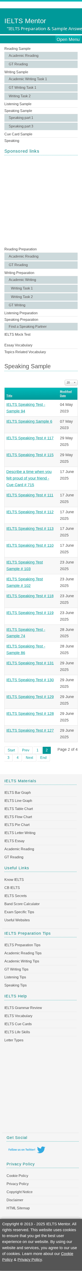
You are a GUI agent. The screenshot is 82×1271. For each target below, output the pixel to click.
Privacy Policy (18, 1184)
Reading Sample (17, 49)
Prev (25, 750)
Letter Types (13, 1040)
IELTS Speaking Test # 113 (30, 528)
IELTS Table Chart (18, 809)
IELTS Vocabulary (18, 1016)
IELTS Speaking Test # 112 (30, 512)
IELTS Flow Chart (18, 817)
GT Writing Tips (16, 969)
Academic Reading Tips (23, 953)
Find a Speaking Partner (28, 326)
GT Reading (18, 64)
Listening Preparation (21, 313)
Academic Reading (23, 56)
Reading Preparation (20, 249)
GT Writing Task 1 (22, 87)
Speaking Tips (15, 985)
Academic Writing (22, 280)
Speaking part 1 (21, 118)
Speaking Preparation (21, 319)
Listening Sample (17, 104)
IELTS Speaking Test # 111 (29, 495)
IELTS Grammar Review (23, 1008)
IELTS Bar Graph (17, 792)
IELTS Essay (14, 841)
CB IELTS (12, 888)
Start (11, 750)
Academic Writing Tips (21, 961)
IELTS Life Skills (17, 1032)
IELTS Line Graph (18, 801)
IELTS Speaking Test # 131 (30, 663)
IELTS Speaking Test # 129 (30, 697)
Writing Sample (16, 72)
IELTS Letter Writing (19, 833)
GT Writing (17, 305)
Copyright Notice (20, 1192)
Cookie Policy (17, 1176)
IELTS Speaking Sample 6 (29, 421)
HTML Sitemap (18, 1208)
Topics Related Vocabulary (25, 352)
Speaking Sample (18, 111)
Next (29, 757)
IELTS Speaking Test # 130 (30, 680)
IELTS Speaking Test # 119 (30, 613)
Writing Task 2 (20, 96)
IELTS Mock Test (17, 334)
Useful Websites (17, 920)
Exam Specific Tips (19, 912)
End (43, 757)
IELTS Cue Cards (18, 1024)
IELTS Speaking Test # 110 (30, 545)
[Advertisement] (41, 201)
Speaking (11, 141)
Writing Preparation (19, 273)
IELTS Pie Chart (17, 825)
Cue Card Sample (18, 134)
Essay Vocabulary (18, 345)
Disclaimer (15, 1200)
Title (9, 395)
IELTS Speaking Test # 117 (30, 438)
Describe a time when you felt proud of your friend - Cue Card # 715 (29, 478)
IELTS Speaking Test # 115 (30, 455)
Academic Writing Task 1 (28, 79)
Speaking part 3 (21, 126)
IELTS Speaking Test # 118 (30, 596)
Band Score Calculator (22, 904)
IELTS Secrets (15, 896)
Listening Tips (15, 977)
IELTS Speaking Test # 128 (30, 713)
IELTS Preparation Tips (22, 945)
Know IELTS (14, 880)
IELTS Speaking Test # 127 (30, 730)
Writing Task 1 (22, 288)
